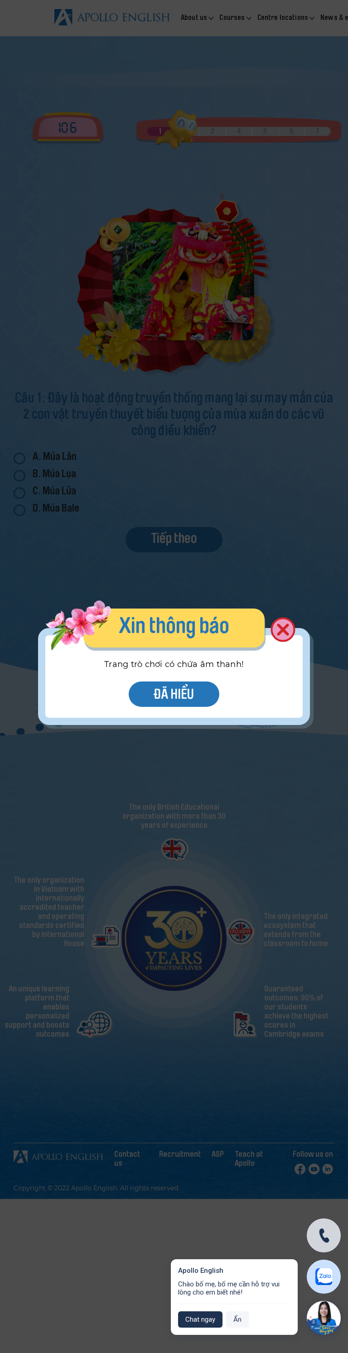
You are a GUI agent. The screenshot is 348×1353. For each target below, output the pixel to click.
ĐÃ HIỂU (174, 695)
